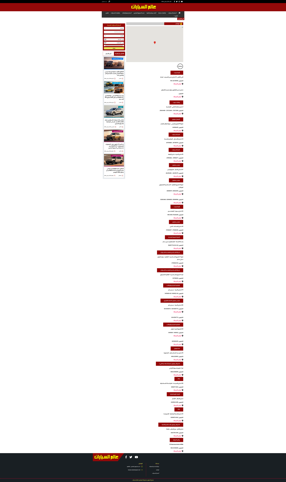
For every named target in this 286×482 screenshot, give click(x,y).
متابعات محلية (162, 13)
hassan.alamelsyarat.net (134, 469)
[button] (155, 42)
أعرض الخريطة (177, 83)
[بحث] (109, 1)
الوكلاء (157, 469)
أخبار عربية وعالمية (151, 13)
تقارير (107, 13)
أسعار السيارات (172, 13)
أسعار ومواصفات (126, 13)
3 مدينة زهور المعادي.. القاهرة (133, 466)
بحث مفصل (104, 1)
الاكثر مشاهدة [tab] (119, 53)
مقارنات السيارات (115, 13)
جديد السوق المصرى (139, 13)
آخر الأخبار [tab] (108, 53)
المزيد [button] (176, 15)
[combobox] (114, 28)
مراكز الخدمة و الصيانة (154, 466)
